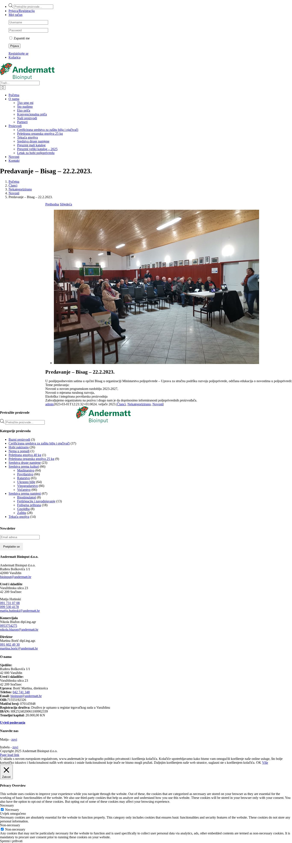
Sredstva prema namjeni (25, 493)
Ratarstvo (23, 478)
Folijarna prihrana (29, 505)
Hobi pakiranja (19, 447)
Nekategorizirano (139, 404)
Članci (121, 404)
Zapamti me (21, 38)
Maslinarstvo (25, 470)
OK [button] (258, 762)
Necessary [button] (7, 805)
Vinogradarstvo (27, 486)
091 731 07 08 (10, 603)
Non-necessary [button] (10, 825)
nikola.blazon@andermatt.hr (19, 629)
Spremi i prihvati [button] (11, 841)
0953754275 (8, 625)
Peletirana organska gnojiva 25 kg (31, 459)
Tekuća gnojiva (19, 516)
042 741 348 (21, 692)
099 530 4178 (9, 607)
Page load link (9, 755)
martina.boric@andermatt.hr (19, 648)
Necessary (12, 810)
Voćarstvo (24, 489)
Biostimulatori (26, 497)
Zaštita (21, 513)
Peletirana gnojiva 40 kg (25, 455)
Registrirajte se (18, 53)
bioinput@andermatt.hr (15, 577)
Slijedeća (66, 204)
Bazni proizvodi (19, 439)
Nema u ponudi (19, 451)
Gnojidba (23, 509)
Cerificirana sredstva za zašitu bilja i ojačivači (39, 443)
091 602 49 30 (10, 644)
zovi (14, 739)
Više (265, 762)
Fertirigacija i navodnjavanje (36, 501)
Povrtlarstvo (25, 474)
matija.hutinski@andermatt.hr (20, 610)
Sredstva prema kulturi (24, 466)
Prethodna (52, 204)
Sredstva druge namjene (25, 462)
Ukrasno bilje (26, 482)
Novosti (157, 404)
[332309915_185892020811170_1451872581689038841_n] (156, 363)
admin (49, 404)
